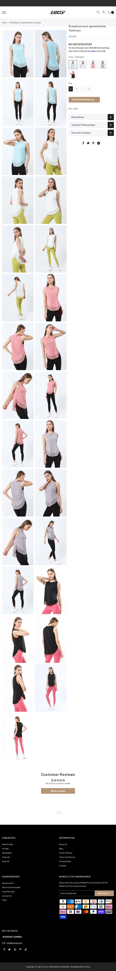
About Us (63, 844)
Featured (6, 857)
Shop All (5, 861)
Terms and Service (67, 857)
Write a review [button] (58, 790)
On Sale (5, 848)
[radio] (73, 64)
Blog (61, 848)
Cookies (62, 865)
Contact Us (7, 896)
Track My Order (8, 891)
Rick (88, 966)
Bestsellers (7, 853)
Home (4, 22)
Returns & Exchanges (11, 887)
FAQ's (4, 900)
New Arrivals (7, 844)
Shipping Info (8, 883)
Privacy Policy (65, 861)
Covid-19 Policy (65, 853)
